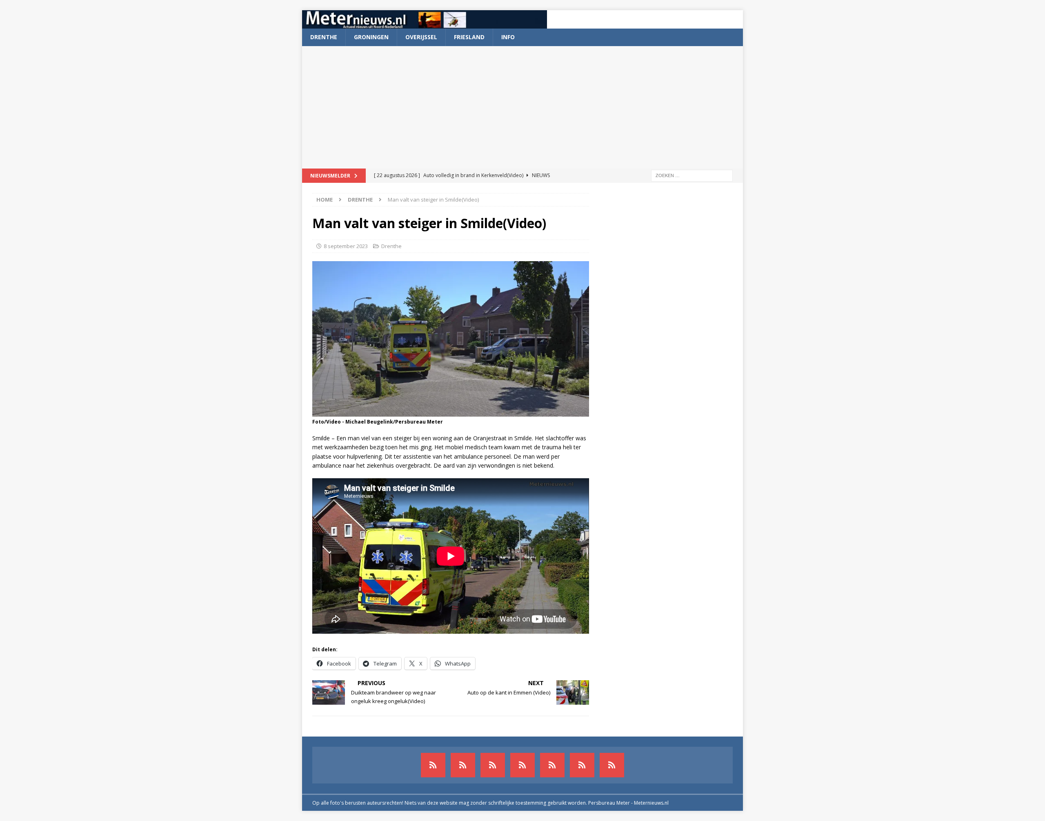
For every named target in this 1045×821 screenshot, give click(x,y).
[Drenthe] (463, 765)
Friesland (469, 37)
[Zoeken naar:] (692, 175)
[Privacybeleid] (582, 765)
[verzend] (612, 765)
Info (508, 37)
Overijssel (421, 37)
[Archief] (433, 765)
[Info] (552, 765)
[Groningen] (492, 765)
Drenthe (323, 37)
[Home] (522, 765)
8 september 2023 (346, 246)
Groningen (371, 37)
